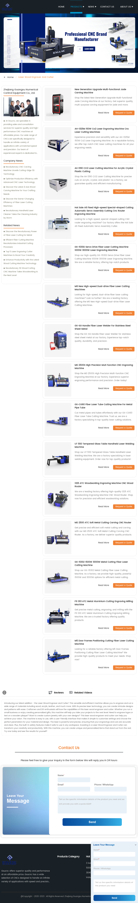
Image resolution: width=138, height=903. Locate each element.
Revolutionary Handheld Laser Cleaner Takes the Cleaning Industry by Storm (20, 214)
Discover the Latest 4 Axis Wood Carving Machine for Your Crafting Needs (19, 190)
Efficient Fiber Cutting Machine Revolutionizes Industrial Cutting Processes (19, 243)
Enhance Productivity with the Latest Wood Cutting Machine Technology (21, 261)
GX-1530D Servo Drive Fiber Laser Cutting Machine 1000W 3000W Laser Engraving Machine (101, 248)
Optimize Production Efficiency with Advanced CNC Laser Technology (21, 180)
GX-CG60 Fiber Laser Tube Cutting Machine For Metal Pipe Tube (103, 406)
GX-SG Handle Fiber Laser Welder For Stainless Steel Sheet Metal (103, 327)
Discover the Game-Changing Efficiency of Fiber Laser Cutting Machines (19, 202)
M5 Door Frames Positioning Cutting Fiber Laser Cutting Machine (104, 642)
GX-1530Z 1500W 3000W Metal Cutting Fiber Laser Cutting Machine (101, 563)
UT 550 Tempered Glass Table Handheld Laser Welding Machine (104, 445)
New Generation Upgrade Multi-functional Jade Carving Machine (100, 91)
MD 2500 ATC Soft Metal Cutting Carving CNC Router (103, 522)
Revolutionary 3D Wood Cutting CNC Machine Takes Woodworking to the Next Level (21, 272)
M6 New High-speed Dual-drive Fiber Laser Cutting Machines (102, 288)
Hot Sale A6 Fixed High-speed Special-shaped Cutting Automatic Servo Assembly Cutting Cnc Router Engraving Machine (104, 211)
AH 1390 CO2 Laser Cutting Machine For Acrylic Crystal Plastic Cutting (104, 169)
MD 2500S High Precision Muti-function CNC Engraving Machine (104, 366)
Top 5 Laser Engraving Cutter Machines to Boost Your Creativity (19, 253)
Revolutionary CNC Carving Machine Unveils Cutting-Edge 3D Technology (19, 170)
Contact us (107, 6)
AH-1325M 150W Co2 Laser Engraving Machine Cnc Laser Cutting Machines (102, 130)
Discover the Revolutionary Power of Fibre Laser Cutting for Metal (20, 233)
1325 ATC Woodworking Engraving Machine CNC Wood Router (104, 484)
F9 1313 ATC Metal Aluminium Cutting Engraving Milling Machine (104, 603)
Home (61, 6)
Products (76, 6)
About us (125, 6)
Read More (103, 112)
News (91, 6)
